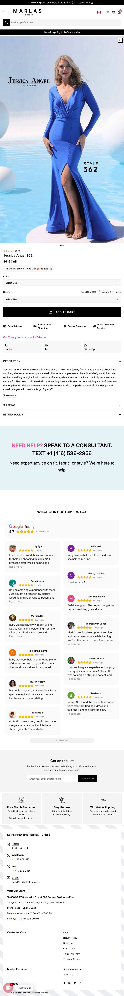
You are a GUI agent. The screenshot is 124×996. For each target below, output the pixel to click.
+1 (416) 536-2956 (69, 453)
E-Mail (15, 877)
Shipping (68, 943)
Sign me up (87, 778)
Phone (15, 843)
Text (14, 866)
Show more (9, 395)
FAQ (65, 932)
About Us (68, 974)
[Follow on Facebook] (64, 983)
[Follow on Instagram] (69, 983)
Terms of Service (72, 959)
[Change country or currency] (100, 12)
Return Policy (70, 937)
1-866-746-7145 (72, 953)
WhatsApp (18, 855)
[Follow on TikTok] (80, 983)
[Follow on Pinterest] (74, 983)
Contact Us (69, 948)
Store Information (72, 969)
